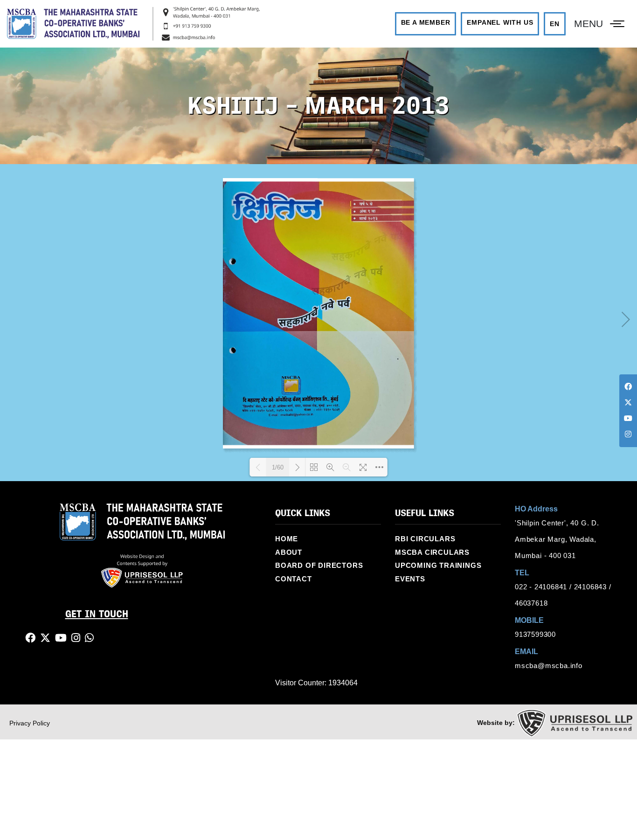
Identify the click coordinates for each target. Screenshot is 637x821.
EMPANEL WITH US (507, 17)
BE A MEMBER (433, 17)
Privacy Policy (29, 714)
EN (562, 18)
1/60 (278, 458)
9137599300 (535, 624)
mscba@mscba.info (547, 656)
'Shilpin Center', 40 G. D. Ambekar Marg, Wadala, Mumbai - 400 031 (556, 530)
